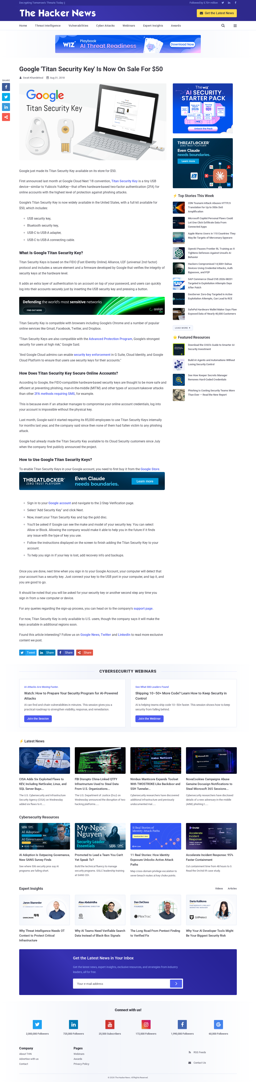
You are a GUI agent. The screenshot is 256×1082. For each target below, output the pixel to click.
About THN (25, 1053)
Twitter (106, 635)
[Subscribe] (176, 984)
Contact (23, 1063)
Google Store (150, 469)
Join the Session (38, 718)
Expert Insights (153, 25)
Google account (59, 503)
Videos (219, 888)
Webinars (129, 25)
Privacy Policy (81, 1063)
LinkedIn (124, 635)
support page (143, 608)
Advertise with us (29, 1058)
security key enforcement (92, 355)
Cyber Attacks (105, 25)
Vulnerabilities (78, 25)
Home (23, 25)
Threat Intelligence (48, 25)
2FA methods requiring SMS (54, 394)
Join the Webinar (149, 718)
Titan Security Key (124, 181)
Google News (89, 635)
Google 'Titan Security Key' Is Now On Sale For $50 (91, 69)
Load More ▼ (183, 328)
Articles (232, 888)
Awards (176, 25)
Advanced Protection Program (110, 339)
